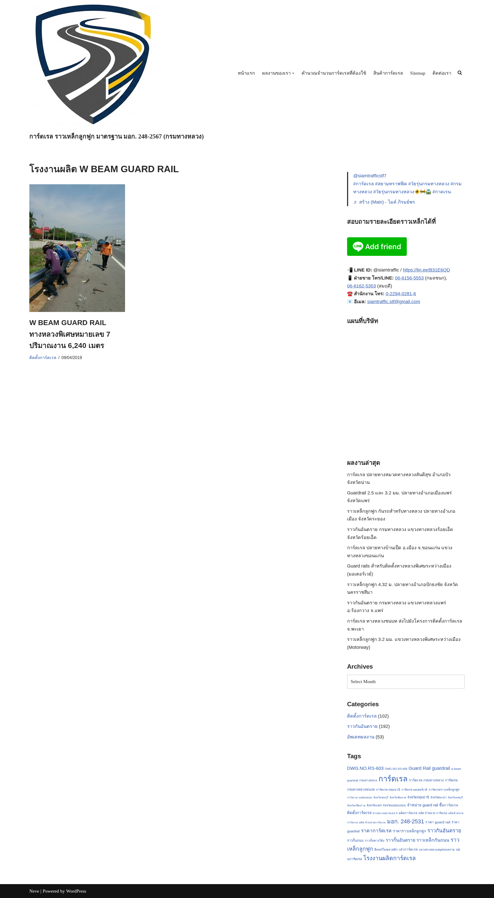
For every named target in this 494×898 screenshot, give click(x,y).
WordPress (76, 891)
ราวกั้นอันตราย (400, 840)
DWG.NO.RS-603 (365, 768)
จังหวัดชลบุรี (380, 797)
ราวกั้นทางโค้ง (374, 840)
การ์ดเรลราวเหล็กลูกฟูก (444, 789)
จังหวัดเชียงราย (356, 805)
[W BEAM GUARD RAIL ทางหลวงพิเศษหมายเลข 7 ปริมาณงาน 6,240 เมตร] (77, 248)
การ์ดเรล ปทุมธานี (388, 789)
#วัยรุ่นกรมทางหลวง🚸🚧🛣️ (402, 191)
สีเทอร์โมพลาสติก (386, 849)
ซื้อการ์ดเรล (448, 805)
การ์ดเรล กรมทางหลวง (426, 780)
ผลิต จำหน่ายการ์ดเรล (372, 822)
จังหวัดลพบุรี (455, 797)
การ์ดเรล (393, 778)
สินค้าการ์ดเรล (388, 73)
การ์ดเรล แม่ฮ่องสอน (359, 797)
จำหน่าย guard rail (422, 805)
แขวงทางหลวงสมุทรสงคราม (437, 849)
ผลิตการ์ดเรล (408, 813)
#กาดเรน (442, 191)
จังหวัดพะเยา (438, 797)
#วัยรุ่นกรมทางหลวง (428, 183)
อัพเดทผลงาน (360, 736)
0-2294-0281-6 (401, 293)
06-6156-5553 (409, 278)
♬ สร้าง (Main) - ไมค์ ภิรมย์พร (384, 202)
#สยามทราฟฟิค (391, 183)
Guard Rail (420, 768)
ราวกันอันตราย (362, 726)
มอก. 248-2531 (405, 821)
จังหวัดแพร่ (374, 805)
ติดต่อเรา (442, 73)
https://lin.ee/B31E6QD (426, 270)
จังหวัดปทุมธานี (418, 797)
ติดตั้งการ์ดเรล (42, 357)
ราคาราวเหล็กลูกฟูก (409, 831)
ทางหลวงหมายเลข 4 (385, 813)
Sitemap (417, 73)
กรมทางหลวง (368, 780)
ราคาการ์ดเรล (376, 830)
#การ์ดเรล (363, 183)
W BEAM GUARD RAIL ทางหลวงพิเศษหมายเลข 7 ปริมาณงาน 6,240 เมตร (69, 334)
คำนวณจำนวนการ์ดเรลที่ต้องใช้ (334, 73)
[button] (293, 73)
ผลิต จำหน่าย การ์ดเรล (433, 813)
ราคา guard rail (437, 822)
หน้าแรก (246, 73)
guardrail (441, 768)
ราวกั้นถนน (355, 840)
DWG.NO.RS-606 (396, 768)
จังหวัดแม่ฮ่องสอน (394, 805)
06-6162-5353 (361, 286)
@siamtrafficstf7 (369, 175)
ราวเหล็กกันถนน (433, 840)
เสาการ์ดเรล (408, 849)
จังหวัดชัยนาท (398, 797)
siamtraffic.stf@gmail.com (393, 301)
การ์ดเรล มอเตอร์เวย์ (414, 789)
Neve (34, 891)
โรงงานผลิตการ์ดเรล (389, 858)
